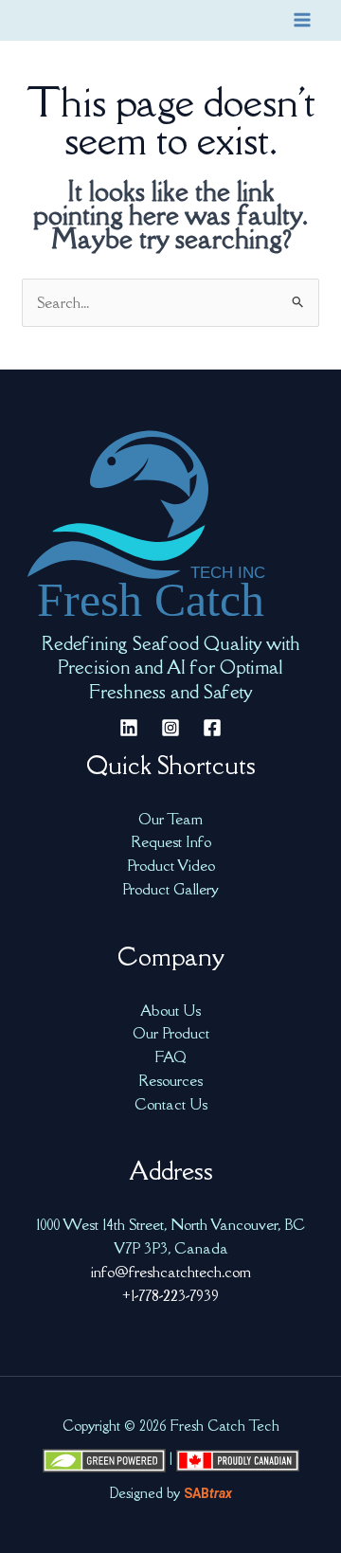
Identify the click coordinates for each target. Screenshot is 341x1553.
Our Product (171, 1032)
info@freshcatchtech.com (171, 1271)
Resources (170, 1080)
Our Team (170, 818)
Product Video (171, 865)
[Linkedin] (128, 727)
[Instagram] (170, 727)
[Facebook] (212, 727)
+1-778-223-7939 (170, 1295)
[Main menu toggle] (302, 20)
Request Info (171, 841)
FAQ (170, 1056)
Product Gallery (170, 888)
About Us (170, 1010)
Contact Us (171, 1103)
